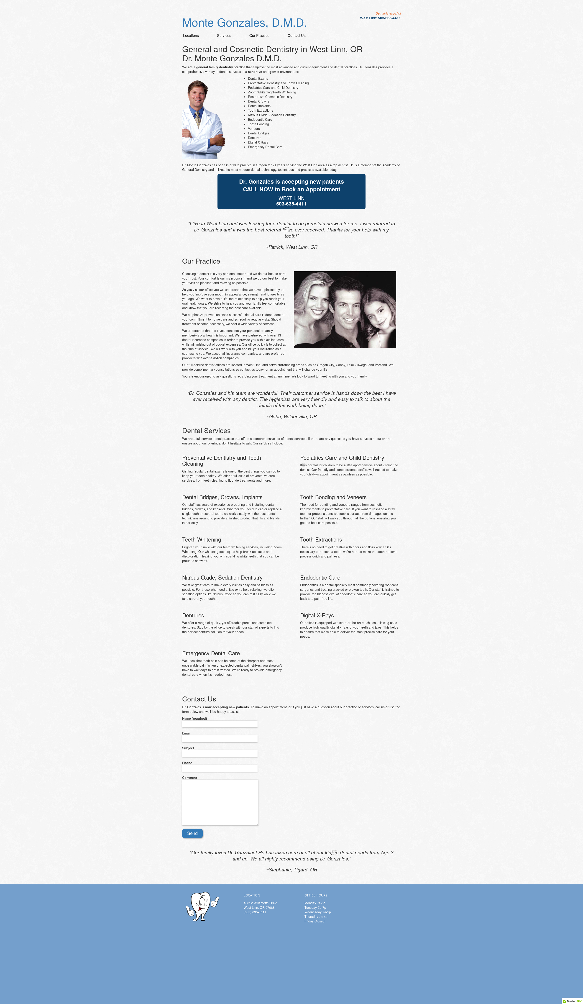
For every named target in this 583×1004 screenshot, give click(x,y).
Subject (188, 748)
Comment (189, 777)
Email (186, 733)
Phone (187, 762)
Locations (191, 35)
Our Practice (259, 35)
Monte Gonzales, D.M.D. (244, 22)
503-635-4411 (389, 18)
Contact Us (297, 35)
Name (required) (194, 718)
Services (224, 35)
